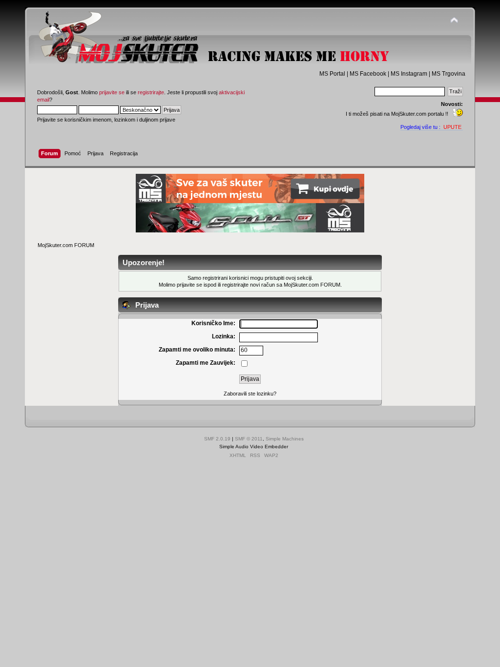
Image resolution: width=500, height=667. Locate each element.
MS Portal (332, 73)
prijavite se (112, 92)
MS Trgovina (448, 73)
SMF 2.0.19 (217, 438)
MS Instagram (409, 73)
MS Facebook (368, 73)
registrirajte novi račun (248, 285)
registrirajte (151, 92)
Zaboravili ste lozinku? (250, 393)
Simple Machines (285, 438)
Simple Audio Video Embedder (253, 446)
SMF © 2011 (249, 438)
